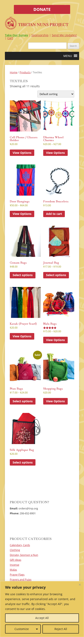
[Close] (79, 584)
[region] (42, 609)
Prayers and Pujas (20, 579)
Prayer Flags (17, 574)
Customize (21, 629)
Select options (23, 275)
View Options (22, 153)
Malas (13, 569)
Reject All (60, 629)
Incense (14, 565)
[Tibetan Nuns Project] (37, 24)
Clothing (15, 550)
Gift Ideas (15, 560)
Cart (10, 38)
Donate (42, 9)
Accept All (42, 618)
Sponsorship (40, 35)
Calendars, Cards (20, 545)
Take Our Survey (16, 35)
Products (25, 72)
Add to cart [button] (54, 214)
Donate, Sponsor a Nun (24, 555)
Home (13, 72)
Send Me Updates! (64, 35)
